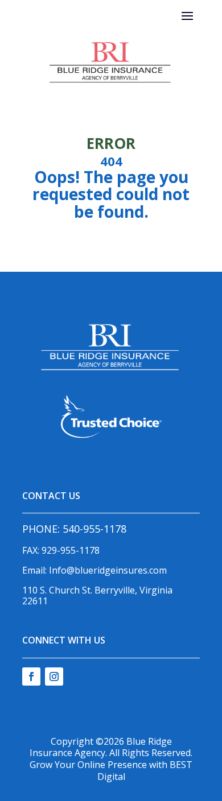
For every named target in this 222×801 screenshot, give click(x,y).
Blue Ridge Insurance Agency (101, 747)
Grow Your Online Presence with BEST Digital (111, 770)
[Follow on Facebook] (31, 676)
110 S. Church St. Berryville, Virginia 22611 (97, 595)
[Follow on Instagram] (54, 676)
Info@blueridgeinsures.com (108, 570)
